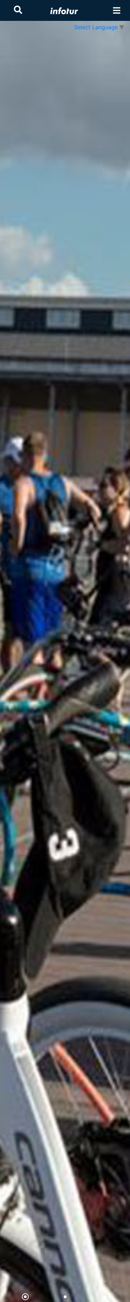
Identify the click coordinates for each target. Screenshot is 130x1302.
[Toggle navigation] (116, 10)
